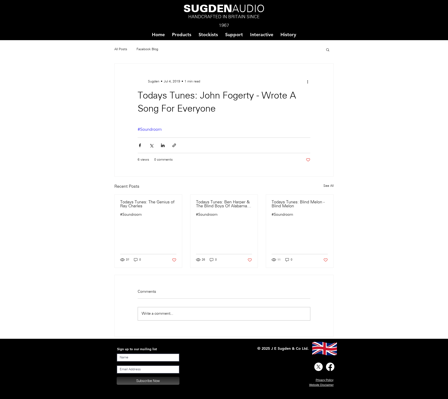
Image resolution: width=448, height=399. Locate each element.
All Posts (120, 49)
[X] (318, 367)
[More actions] (307, 81)
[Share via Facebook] (140, 145)
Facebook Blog (147, 49)
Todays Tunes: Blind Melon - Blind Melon (298, 204)
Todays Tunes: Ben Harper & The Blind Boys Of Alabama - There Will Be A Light (223, 204)
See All (328, 185)
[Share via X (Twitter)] (151, 145)
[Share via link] (174, 145)
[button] (208, 35)
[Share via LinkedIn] (163, 145)
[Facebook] (330, 367)
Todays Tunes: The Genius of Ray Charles (147, 204)
